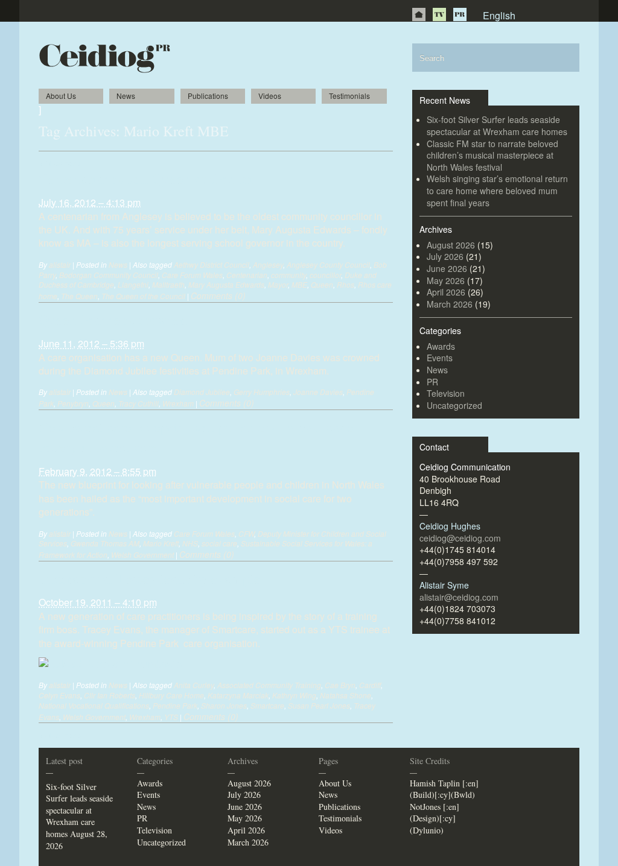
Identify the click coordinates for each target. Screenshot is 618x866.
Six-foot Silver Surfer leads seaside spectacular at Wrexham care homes (497, 125)
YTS (171, 717)
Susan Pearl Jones (319, 705)
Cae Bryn (340, 685)
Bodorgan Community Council (108, 275)
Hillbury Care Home (171, 695)
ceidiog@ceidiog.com (460, 538)
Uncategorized (454, 405)
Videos (269, 95)
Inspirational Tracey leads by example (150, 578)
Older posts (60, 163)
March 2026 (450, 304)
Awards (441, 346)
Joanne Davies (318, 392)
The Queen (79, 296)
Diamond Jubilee (202, 392)
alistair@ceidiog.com (459, 597)
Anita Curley (194, 685)
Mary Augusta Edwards (226, 284)
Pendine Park (175, 705)
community (288, 275)
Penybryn (73, 403)
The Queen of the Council (143, 296)
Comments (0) (218, 295)
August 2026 (451, 245)
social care (219, 543)
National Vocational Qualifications (94, 705)
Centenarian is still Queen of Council (147, 178)
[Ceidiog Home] (418, 14)
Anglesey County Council (328, 264)
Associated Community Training (269, 685)
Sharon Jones (224, 705)
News (125, 95)
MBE (299, 284)
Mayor (278, 284)
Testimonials (349, 95)
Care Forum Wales (192, 275)
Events (440, 358)
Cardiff (370, 685)
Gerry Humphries (262, 392)
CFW (246, 533)
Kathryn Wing (294, 695)
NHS (190, 543)
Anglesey (268, 264)
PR (460, 14)
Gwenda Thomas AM (105, 543)
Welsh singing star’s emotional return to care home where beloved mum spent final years (497, 190)
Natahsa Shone (345, 695)
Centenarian (246, 275)
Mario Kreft (161, 543)
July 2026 (445, 256)
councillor (325, 275)
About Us (61, 95)
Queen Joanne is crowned (113, 319)
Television (446, 393)
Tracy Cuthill (138, 403)
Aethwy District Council (211, 264)
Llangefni (133, 284)
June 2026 (447, 268)
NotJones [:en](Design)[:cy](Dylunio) (434, 818)
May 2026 (446, 280)
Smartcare (267, 705)
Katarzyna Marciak (238, 695)
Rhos (345, 284)
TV (439, 14)
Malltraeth (168, 284)
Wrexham (178, 403)
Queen (322, 284)
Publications (208, 95)
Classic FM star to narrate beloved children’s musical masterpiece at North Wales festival (492, 155)
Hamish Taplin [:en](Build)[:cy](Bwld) (444, 789)
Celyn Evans (59, 695)
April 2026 (446, 292)
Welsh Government (142, 554)
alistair (60, 264)
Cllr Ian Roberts (109, 695)
